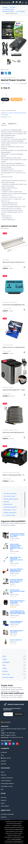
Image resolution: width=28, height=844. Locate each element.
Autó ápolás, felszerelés (10, 493)
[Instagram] (9, 743)
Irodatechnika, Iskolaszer (10, 507)
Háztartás (6, 260)
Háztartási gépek (8, 387)
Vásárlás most (16, 99)
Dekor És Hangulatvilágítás (11, 472)
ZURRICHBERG (6, 662)
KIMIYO (4, 656)
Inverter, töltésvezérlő (10, 302)
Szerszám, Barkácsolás (10, 430)
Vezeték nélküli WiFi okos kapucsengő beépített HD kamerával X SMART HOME (17, 612)
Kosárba (5, 99)
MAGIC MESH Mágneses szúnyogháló (16, 631)
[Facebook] (2, 743)
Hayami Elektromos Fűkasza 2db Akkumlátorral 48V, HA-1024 (16, 559)
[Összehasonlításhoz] (2, 103)
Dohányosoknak (8, 345)
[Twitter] (6, 743)
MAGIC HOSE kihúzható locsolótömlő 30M (16, 622)
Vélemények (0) (12, 123)
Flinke (4, 665)
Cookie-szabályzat (16, 839)
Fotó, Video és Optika (9, 496)
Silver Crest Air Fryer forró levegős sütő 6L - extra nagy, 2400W (17, 602)
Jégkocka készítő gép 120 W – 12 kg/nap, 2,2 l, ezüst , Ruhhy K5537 (17, 535)
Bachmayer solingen (8, 677)
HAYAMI (5, 659)
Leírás (3, 123)
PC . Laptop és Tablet (8, 9)
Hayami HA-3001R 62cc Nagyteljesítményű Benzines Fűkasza (16, 570)
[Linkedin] (13, 743)
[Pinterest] (17, 743)
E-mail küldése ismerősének (9, 77)
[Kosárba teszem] (24, 267)
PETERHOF (5, 671)
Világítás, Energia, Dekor (10, 512)
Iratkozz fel (18, 714)
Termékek (12, 7)
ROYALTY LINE (6, 674)
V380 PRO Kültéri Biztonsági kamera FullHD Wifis (17, 591)
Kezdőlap (4, 7)
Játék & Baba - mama (10, 510)
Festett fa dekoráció (16, 640)
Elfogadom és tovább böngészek (14, 841)
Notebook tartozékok (8, 11)
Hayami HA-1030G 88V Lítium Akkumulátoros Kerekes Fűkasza (16, 581)
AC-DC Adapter (20, 11)
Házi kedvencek (8, 504)
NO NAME (7, 83)
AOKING (5, 668)
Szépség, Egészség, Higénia (11, 499)
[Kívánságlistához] (24, 99)
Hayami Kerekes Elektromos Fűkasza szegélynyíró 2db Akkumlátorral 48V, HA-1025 (16, 546)
